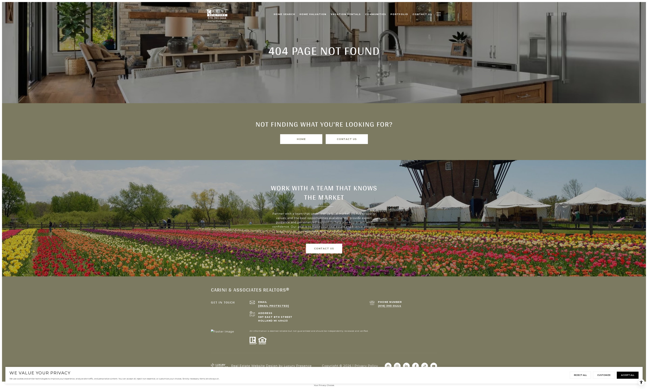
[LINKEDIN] (406, 366)
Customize (604, 375)
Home (301, 139)
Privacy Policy (366, 366)
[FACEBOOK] (415, 366)
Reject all (580, 375)
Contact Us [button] (347, 139)
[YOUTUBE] (433, 366)
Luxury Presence (298, 366)
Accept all (627, 375)
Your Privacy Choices (324, 385)
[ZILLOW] (388, 366)
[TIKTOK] (424, 366)
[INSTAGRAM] (397, 366)
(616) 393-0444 (389, 305)
